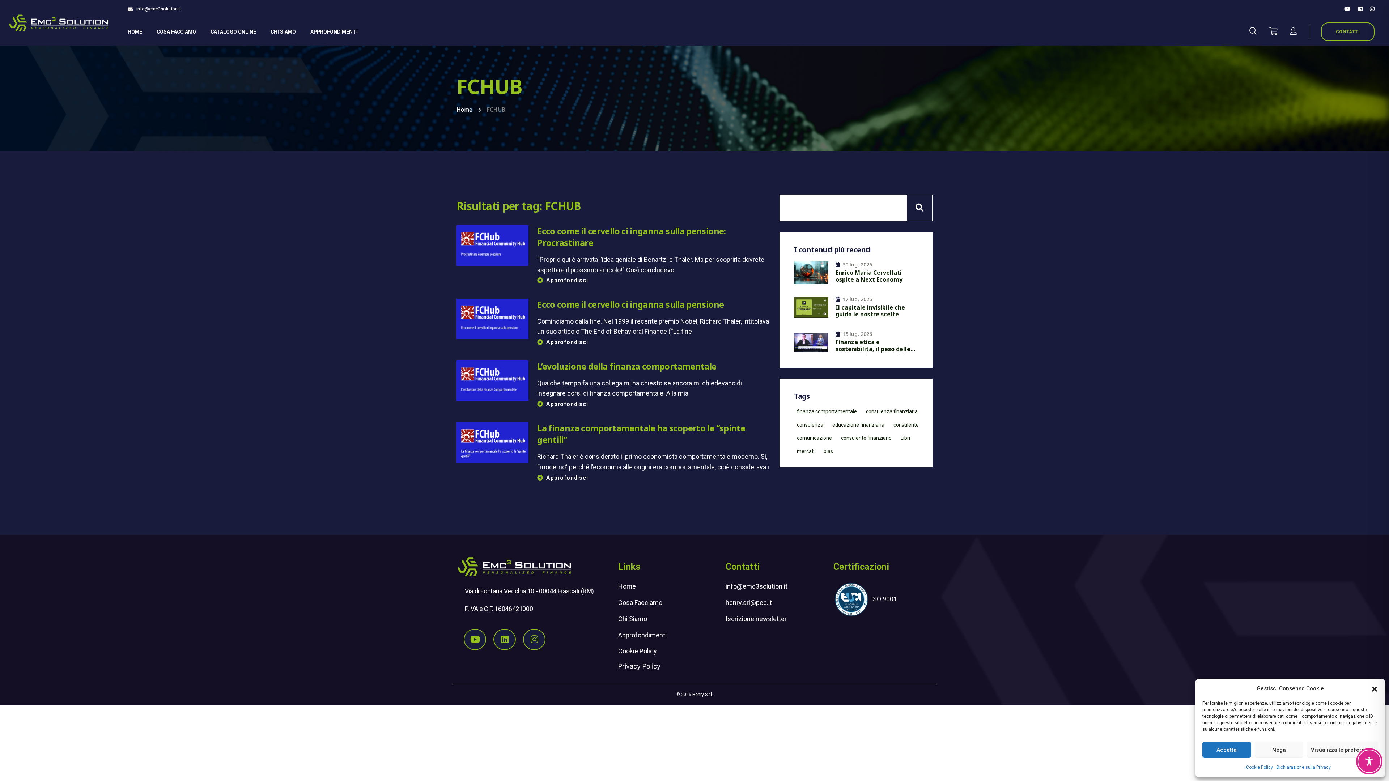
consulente (906, 425)
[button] (1374, 688)
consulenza (810, 425)
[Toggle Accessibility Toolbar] (1369, 761)
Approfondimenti (334, 32)
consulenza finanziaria (892, 411)
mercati (806, 451)
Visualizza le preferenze (1342, 750)
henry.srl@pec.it (749, 602)
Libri (905, 438)
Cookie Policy (1259, 767)
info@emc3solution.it (158, 9)
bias (828, 451)
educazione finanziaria (858, 425)
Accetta (1226, 750)
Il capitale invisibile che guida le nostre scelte (870, 311)
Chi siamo (283, 32)
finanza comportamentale (827, 411)
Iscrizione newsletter (756, 619)
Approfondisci (567, 280)
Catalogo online (233, 32)
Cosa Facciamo (176, 32)
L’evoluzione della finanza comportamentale (626, 366)
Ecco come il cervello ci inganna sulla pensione (630, 304)
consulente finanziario (866, 438)
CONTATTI (1348, 31)
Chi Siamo (632, 619)
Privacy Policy (639, 666)
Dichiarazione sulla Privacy (1304, 767)
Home (135, 32)
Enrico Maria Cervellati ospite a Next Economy (869, 276)
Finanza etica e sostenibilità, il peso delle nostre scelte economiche (874, 346)
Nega (1279, 750)
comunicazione (814, 438)
